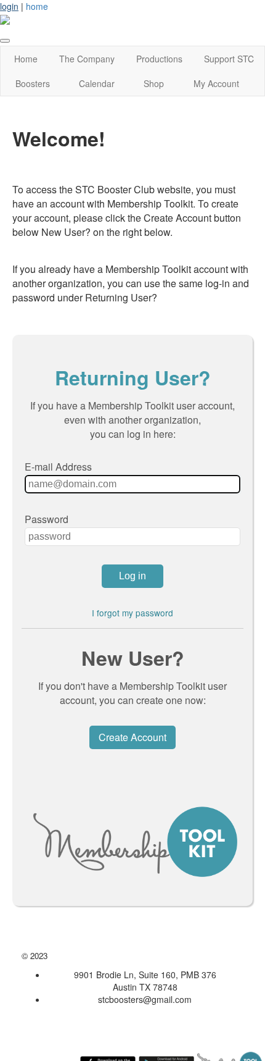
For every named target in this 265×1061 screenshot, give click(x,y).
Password (46, 519)
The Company (87, 58)
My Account (216, 83)
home (37, 6)
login (9, 6)
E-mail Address (58, 466)
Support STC (229, 58)
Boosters (32, 83)
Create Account (132, 737)
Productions (159, 58)
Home (26, 58)
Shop (154, 83)
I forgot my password (132, 612)
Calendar (97, 83)
